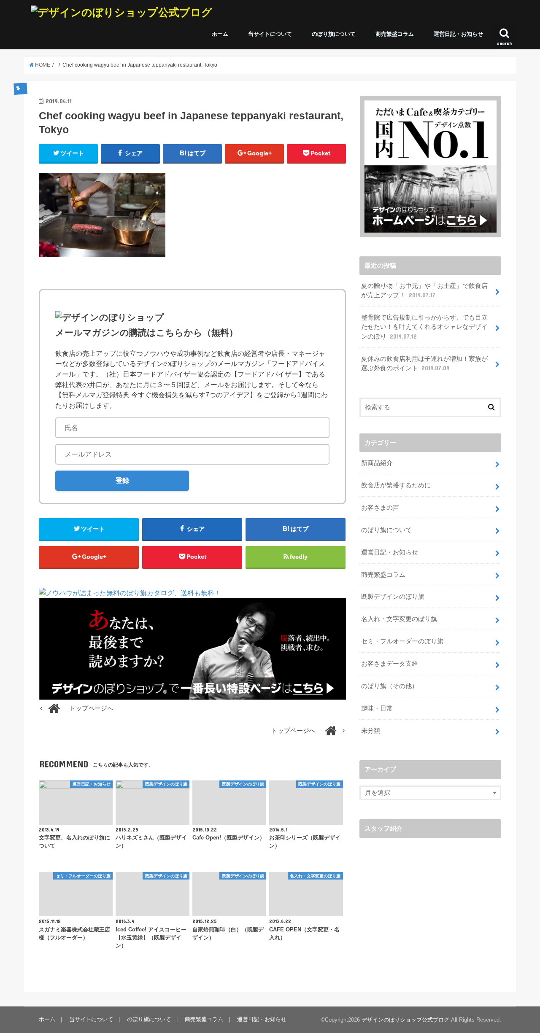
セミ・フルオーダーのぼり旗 (402, 641)
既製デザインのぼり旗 (392, 596)
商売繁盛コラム (394, 34)
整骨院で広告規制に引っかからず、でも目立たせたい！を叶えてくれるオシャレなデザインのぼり (424, 326)
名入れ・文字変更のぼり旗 (399, 619)
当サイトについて (270, 34)
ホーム (220, 34)
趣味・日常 (377, 708)
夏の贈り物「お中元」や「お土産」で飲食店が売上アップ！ (424, 290)
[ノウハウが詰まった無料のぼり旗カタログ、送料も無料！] (130, 593)
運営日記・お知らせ (458, 34)
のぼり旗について (334, 34)
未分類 (370, 730)
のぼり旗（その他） (389, 686)
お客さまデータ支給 (389, 663)
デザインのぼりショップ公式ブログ (405, 1020)
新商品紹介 (377, 463)
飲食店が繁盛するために (396, 485)
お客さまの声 (380, 507)
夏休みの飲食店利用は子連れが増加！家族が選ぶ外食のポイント (424, 363)
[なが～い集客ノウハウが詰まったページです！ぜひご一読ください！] (192, 694)
